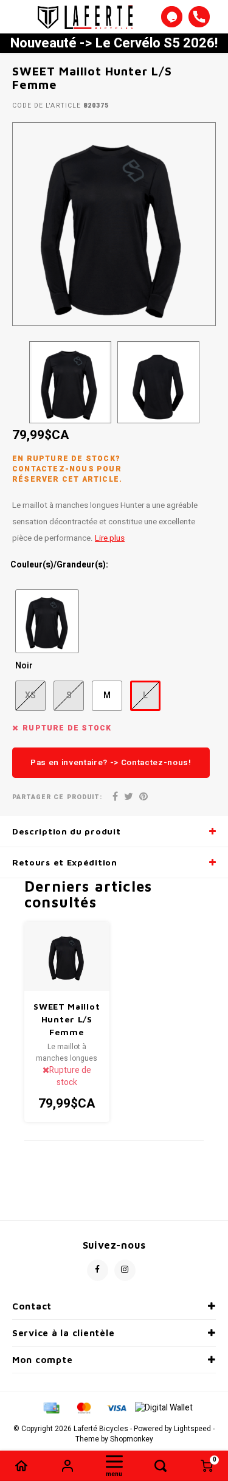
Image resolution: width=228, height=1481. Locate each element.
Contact (32, 1306)
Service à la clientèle (63, 1333)
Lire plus (110, 538)
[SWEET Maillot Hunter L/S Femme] (67, 956)
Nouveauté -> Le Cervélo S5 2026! (114, 43)
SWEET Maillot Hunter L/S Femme (66, 1019)
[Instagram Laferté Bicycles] (125, 1270)
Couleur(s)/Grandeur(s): (59, 565)
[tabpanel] (114, 224)
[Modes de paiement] (50, 1407)
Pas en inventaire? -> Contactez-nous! (111, 763)
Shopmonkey (131, 1439)
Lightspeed (192, 1429)
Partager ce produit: (57, 797)
